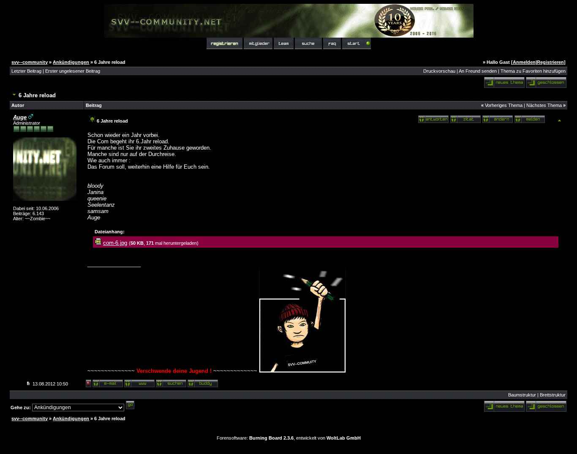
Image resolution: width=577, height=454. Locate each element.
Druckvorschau (439, 71)
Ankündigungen (71, 62)
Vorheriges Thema (504, 105)
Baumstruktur (522, 394)
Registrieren (550, 62)
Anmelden (524, 62)
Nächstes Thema (544, 105)
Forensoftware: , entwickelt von (289, 437)
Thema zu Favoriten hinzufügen (533, 71)
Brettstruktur (553, 394)
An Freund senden (478, 71)
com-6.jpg (115, 243)
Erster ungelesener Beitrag (72, 71)
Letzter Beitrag (26, 71)
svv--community (29, 62)
